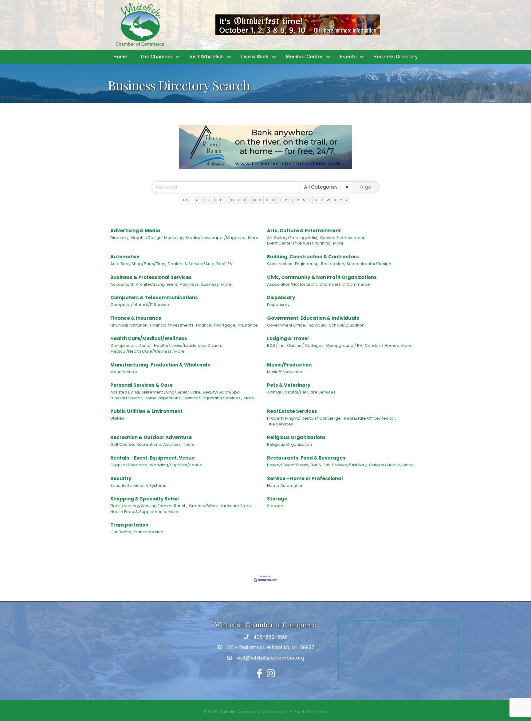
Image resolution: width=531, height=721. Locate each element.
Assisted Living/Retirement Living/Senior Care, (155, 392)
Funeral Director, (126, 398)
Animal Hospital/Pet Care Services (301, 392)
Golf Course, (122, 444)
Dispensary (281, 297)
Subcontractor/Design (369, 263)
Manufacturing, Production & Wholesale (160, 365)
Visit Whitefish (206, 57)
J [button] (249, 200)
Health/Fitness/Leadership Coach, (188, 345)
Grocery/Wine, (203, 505)
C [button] (208, 200)
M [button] (267, 200)
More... (254, 237)
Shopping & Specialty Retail (144, 499)
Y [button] (341, 200)
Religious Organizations (296, 437)
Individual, (318, 325)
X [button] (335, 200)
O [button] (279, 200)
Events (348, 57)
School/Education (346, 325)
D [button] (215, 200)
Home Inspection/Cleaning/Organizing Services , (193, 398)
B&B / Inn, (276, 345)
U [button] (315, 200)
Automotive (125, 256)
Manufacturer (123, 371)
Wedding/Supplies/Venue (176, 465)
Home (120, 57)
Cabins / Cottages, (305, 345)
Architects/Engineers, (157, 284)
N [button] (273, 200)
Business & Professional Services (151, 277)
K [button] (255, 200)
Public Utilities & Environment (146, 411)
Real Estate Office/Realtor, (370, 418)
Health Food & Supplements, (138, 511)
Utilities (117, 418)
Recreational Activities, (159, 444)
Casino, (327, 237)
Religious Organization (289, 444)
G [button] (232, 200)
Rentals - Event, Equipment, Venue (152, 458)
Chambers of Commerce (344, 284)
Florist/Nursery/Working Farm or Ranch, (148, 505)
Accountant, (122, 284)
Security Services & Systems (138, 485)
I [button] (244, 200)
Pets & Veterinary (288, 385)
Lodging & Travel (288, 338)
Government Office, (286, 325)
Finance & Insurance (135, 318)
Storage (277, 499)
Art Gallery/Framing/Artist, (292, 237)
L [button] (261, 200)
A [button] (196, 200)
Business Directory (395, 57)
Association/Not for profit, (292, 284)
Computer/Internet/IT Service (139, 304)
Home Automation (285, 485)
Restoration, (333, 263)
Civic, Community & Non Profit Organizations (322, 277)
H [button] (239, 200)
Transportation (129, 525)
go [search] (368, 187)
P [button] (286, 200)
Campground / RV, (344, 345)
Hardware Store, (235, 505)
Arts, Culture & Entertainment (304, 230)
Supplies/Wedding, (129, 465)
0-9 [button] (185, 200)
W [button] (328, 200)
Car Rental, (121, 532)
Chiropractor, (123, 345)
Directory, (119, 237)
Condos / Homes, (382, 345)
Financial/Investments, (172, 325)
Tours (188, 444)
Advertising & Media (135, 230)
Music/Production (289, 365)
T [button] (310, 200)
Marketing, (174, 237)
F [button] (226, 200)
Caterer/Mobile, (385, 465)
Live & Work (255, 57)
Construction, (280, 263)
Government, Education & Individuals (313, 318)
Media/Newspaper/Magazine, (216, 237)
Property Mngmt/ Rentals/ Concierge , (305, 418)
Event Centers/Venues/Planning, (299, 243)
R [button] (298, 200)
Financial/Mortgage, (216, 325)
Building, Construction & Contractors (313, 256)
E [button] (221, 200)
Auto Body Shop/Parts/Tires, (138, 263)
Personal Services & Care (141, 385)
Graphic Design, (147, 237)
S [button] (304, 200)
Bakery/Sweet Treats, (288, 465)
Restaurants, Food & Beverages (306, 458)
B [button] (202, 200)
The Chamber (156, 57)
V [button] (322, 200)
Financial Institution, (129, 325)
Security (120, 478)
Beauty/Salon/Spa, (222, 392)
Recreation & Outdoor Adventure (151, 437)
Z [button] (347, 200)
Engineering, (307, 263)
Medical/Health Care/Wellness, (141, 351)
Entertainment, (350, 237)
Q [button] (291, 200)
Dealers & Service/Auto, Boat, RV (200, 263)
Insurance (248, 325)
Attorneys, (190, 284)
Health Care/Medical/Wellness (148, 338)
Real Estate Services (292, 411)
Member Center (304, 57)
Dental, (145, 345)
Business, (210, 284)
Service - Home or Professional (305, 478)
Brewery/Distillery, (350, 465)
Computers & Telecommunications (154, 297)
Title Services (280, 424)
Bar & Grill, (321, 465)
